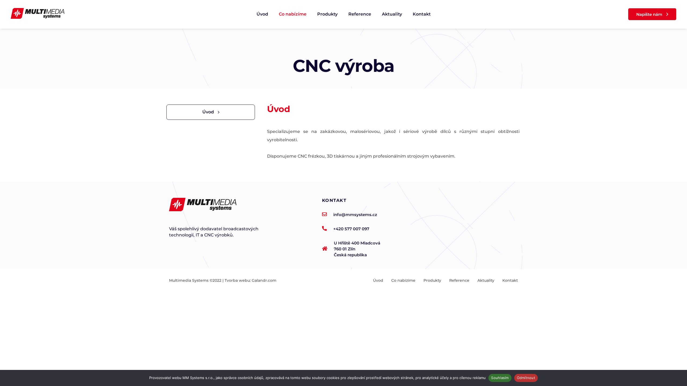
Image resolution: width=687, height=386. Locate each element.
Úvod (262, 14)
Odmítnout (526, 378)
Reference (359, 14)
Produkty (327, 14)
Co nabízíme (292, 14)
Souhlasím (500, 378)
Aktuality (392, 14)
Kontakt (422, 14)
